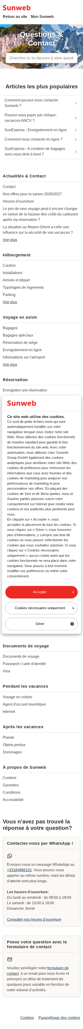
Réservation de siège (20, 343)
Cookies (9, 778)
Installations (12, 273)
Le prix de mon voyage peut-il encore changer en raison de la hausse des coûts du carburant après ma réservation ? (40, 214)
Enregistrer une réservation (25, 390)
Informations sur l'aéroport (24, 357)
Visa (6, 671)
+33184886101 (19, 870)
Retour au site (15, 17)
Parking (9, 295)
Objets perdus (14, 745)
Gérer (40, 624)
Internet (9, 712)
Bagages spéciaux (18, 335)
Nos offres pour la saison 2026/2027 (32, 194)
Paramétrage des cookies (59, 1018)
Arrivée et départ (16, 280)
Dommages (12, 752)
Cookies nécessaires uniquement (40, 608)
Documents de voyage (21, 656)
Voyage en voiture (17, 697)
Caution (9, 265)
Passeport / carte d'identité (24, 664)
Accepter (40, 592)
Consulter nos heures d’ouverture (34, 919)
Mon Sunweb (42, 17)
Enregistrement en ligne (22, 350)
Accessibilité (13, 800)
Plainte (8, 737)
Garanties (11, 785)
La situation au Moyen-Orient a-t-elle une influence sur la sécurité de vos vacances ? (38, 229)
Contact (9, 187)
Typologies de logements (23, 287)
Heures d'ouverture (18, 201)
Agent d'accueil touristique (24, 704)
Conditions (12, 792)
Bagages (10, 328)
